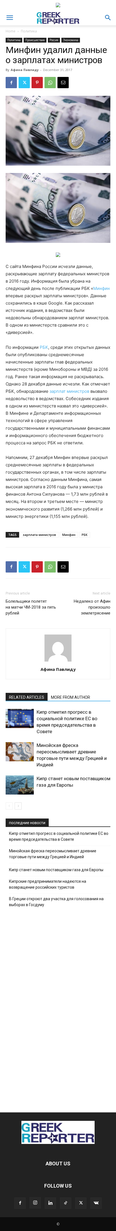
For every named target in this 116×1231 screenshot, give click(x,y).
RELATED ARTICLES (26, 697)
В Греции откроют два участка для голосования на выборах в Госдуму (56, 902)
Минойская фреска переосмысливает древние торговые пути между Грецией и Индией (52, 854)
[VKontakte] (96, 1203)
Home (10, 31)
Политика (29, 31)
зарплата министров (39, 535)
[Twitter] (24, 82)
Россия (54, 40)
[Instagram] (35, 1202)
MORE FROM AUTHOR (70, 697)
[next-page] (18, 805)
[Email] (63, 82)
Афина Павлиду (25, 70)
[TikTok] (65, 1203)
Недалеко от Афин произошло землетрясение (92, 607)
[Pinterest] (37, 82)
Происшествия (35, 40)
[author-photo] (58, 661)
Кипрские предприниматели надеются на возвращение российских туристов (47, 884)
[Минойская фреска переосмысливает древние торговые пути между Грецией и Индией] (20, 752)
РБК (44, 347)
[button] (10, 17)
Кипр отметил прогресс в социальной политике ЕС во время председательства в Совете (58, 836)
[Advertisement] (58, 1008)
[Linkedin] (50, 1203)
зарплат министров (69, 391)
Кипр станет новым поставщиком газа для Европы (56, 870)
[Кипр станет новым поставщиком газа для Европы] (20, 785)
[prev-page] (9, 805)
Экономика (70, 40)
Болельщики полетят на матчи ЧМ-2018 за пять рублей (31, 607)
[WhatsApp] (50, 82)
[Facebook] (11, 82)
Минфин (101, 288)
